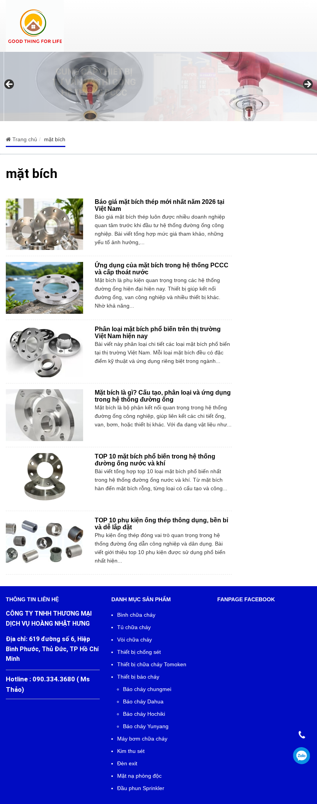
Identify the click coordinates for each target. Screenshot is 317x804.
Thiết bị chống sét (139, 652)
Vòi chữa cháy (134, 639)
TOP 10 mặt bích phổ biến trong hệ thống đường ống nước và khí (155, 460)
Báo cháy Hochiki (144, 714)
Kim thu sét (131, 751)
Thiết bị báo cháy (138, 677)
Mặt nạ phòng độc (139, 776)
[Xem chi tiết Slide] (158, 86)
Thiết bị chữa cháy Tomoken (151, 664)
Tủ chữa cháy (134, 627)
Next (307, 85)
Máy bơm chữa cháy (142, 739)
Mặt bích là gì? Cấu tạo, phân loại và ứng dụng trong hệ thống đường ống (163, 396)
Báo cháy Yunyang (146, 726)
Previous (9, 85)
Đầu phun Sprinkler (140, 788)
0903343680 (301, 755)
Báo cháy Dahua (143, 701)
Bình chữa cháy (136, 615)
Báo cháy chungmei (147, 689)
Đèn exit (127, 763)
